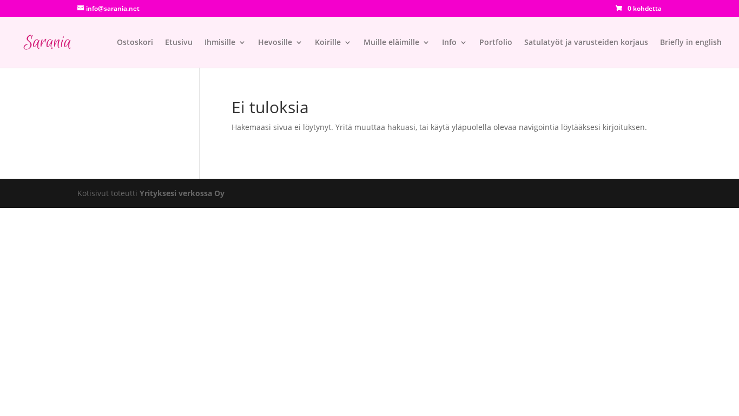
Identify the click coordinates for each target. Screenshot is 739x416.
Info (449, 42)
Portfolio (495, 42)
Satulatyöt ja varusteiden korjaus (586, 42)
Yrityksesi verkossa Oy (182, 193)
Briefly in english (691, 42)
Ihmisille (219, 42)
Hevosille (275, 42)
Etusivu (179, 42)
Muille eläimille (391, 42)
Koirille (328, 42)
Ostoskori (135, 42)
